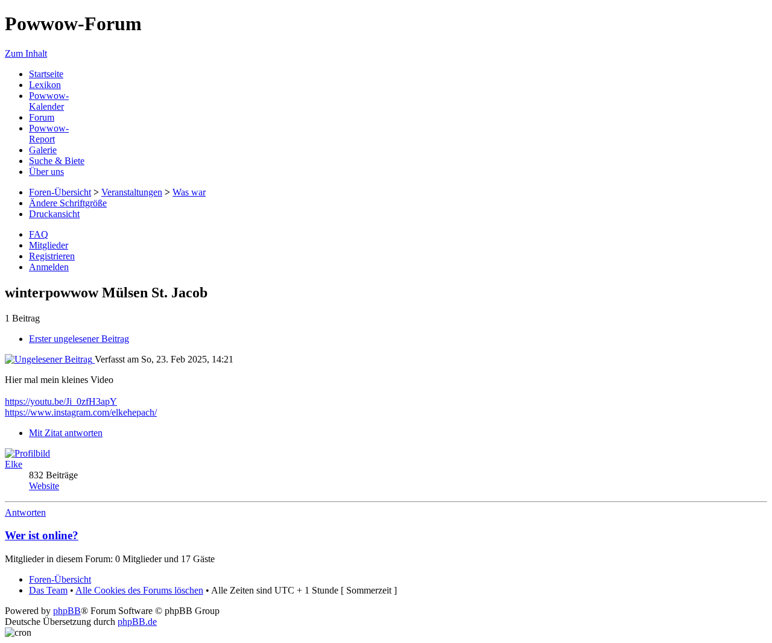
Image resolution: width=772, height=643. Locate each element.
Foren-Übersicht (60, 192)
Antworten (25, 512)
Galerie (43, 150)
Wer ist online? (41, 535)
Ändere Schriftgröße (68, 203)
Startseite (46, 74)
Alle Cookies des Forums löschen (139, 590)
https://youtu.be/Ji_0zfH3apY (61, 401)
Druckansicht (54, 214)
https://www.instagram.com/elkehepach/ (81, 412)
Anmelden (49, 267)
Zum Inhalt (26, 53)
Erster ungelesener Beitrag (79, 339)
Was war (189, 192)
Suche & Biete (56, 161)
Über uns (46, 171)
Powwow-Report (49, 133)
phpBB (67, 611)
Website (44, 486)
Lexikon (45, 85)
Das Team (48, 590)
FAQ (38, 234)
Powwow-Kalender (49, 101)
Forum (41, 117)
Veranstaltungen (131, 192)
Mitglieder (48, 245)
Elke (13, 464)
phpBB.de (137, 621)
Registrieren (52, 256)
